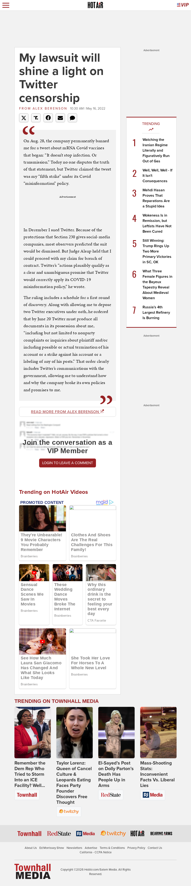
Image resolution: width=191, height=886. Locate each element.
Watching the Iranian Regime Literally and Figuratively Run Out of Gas (156, 150)
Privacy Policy (136, 848)
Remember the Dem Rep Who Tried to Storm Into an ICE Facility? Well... (29, 774)
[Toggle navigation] (5, 5)
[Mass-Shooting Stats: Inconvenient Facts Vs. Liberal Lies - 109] (158, 732)
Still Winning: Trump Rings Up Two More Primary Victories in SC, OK (157, 251)
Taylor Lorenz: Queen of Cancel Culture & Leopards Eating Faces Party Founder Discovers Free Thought (74, 782)
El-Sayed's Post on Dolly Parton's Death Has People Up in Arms (116, 774)
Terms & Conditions (112, 848)
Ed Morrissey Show (51, 848)
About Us (31, 848)
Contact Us (155, 848)
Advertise (91, 848)
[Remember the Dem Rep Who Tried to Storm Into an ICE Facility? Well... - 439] (32, 732)
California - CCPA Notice (96, 852)
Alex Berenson (44, 108)
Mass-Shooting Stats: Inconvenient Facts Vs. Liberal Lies (157, 774)
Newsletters (74, 848)
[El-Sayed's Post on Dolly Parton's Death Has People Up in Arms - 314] (116, 732)
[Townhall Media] (32, 871)
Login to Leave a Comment (67, 463)
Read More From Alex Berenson (65, 411)
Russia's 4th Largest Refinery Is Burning (156, 312)
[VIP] (183, 5)
